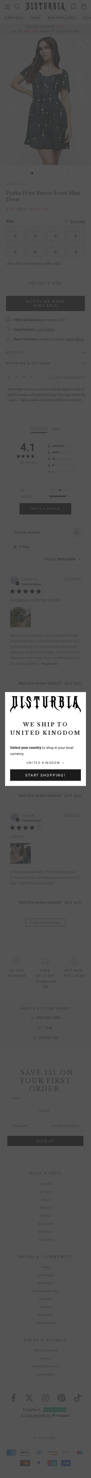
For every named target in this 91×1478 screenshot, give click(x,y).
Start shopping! (45, 775)
